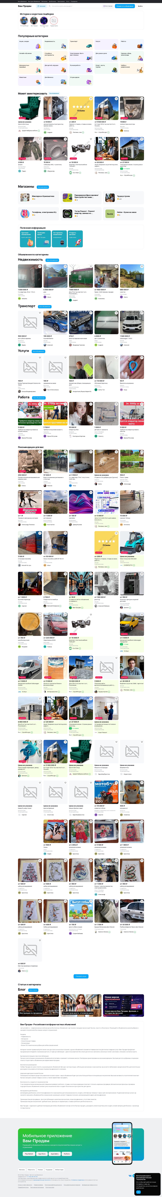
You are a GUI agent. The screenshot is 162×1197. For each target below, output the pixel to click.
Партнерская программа (37, 1187)
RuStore (67, 1154)
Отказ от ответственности (25, 1185)
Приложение (61, 1)
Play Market (29, 1154)
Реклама (40, 1170)
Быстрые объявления (34, 1)
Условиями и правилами (77, 1180)
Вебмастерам (59, 1170)
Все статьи (33, 990)
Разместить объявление (125, 6)
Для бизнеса (52, 1)
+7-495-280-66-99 (32, 1176)
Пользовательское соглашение (72, 1185)
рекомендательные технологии (42, 1180)
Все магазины (43, 187)
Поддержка (74, 1)
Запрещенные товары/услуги (89, 1185)
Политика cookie (49, 1187)
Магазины (44, 1)
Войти (140, 6)
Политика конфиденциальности (53, 1185)
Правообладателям (23, 1187)
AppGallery (54, 1154)
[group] (27, 238)
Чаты (67, 1)
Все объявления (22, 1)
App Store (41, 1154)
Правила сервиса (38, 1185)
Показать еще (81, 976)
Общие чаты (31, 1170)
